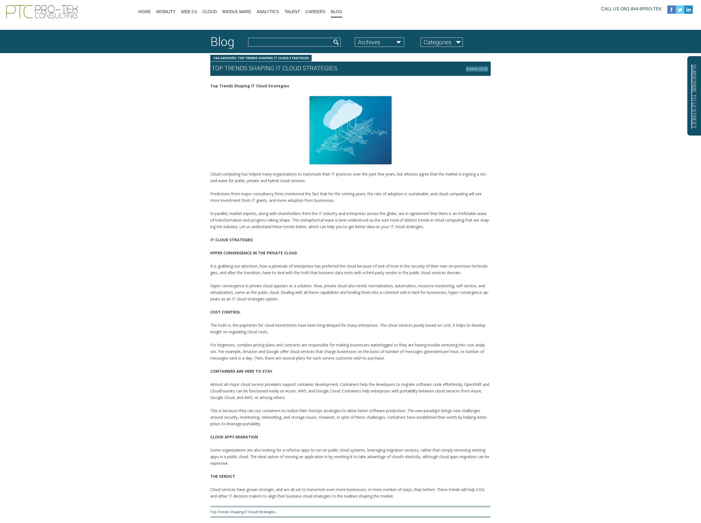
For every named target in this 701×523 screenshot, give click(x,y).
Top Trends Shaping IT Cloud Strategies (242, 511)
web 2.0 (189, 11)
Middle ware (236, 11)
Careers (315, 11)
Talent (292, 11)
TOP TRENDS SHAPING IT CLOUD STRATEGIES (274, 68)
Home (144, 11)
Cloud (209, 11)
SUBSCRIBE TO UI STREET (694, 96)
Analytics (268, 11)
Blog (336, 11)
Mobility (166, 11)
